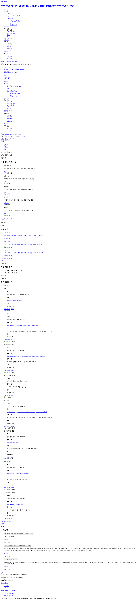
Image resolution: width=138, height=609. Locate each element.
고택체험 (3, 138)
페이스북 (14, 61)
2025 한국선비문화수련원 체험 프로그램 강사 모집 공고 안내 (18, 533)
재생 (5, 218)
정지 (7, 218)
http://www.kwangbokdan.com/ (15, 504)
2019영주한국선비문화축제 (10, 559)
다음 (10, 218)
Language (6, 71)
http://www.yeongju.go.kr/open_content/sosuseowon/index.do (22, 325)
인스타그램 (8, 61)
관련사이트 (7, 67)
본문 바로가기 (5, 1)
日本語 (14, 72)
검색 (24, 136)
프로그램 (14, 138)
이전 (2, 218)
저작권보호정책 (8, 595)
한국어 (6, 72)
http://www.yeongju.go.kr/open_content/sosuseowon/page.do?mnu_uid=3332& (27, 412)
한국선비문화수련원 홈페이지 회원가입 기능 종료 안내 (17, 545)
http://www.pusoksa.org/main (14, 300)
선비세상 (6, 586)
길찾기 (12, 309)
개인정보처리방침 (9, 593)
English (10, 72)
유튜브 (2, 61)
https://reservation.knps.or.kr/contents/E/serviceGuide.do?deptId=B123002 (26, 356)
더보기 (2, 219)
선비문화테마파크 (9, 69)
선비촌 (6, 587)
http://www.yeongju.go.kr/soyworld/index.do (18, 473)
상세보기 (6, 171)
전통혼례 (8, 138)
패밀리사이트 (4, 583)
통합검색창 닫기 (5, 140)
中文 (17, 72)
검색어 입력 (4, 136)
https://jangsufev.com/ (12, 442)
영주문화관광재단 (19, 69)
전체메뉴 (3, 63)
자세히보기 (7, 309)
